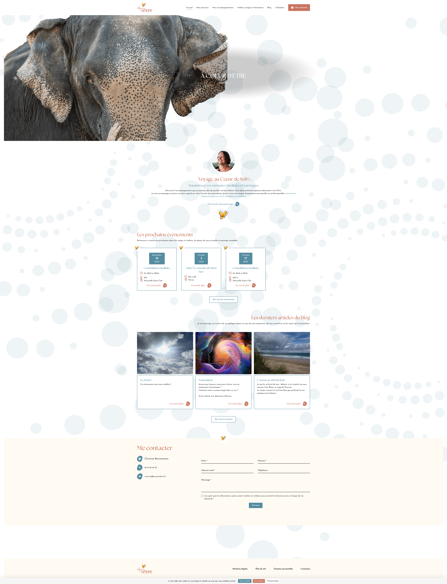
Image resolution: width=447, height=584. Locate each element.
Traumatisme (206, 380)
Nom (204, 461)
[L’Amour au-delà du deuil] (282, 353)
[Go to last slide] (15, 78)
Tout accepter (244, 581)
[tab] (221, 137)
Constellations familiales (157, 268)
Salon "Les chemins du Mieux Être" (201, 269)
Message (206, 480)
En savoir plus (154, 285)
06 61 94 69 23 (150, 468)
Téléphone (263, 470)
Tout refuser (259, 581)
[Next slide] (431, 78)
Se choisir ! (146, 380)
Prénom (262, 461)
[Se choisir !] (165, 353)
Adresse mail (208, 470)
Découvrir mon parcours (220, 204)
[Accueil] (144, 7)
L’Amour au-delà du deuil (270, 380)
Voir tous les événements (224, 300)
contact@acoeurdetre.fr (155, 476)
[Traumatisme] (223, 353)
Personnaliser (273, 581)
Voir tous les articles (223, 419)
